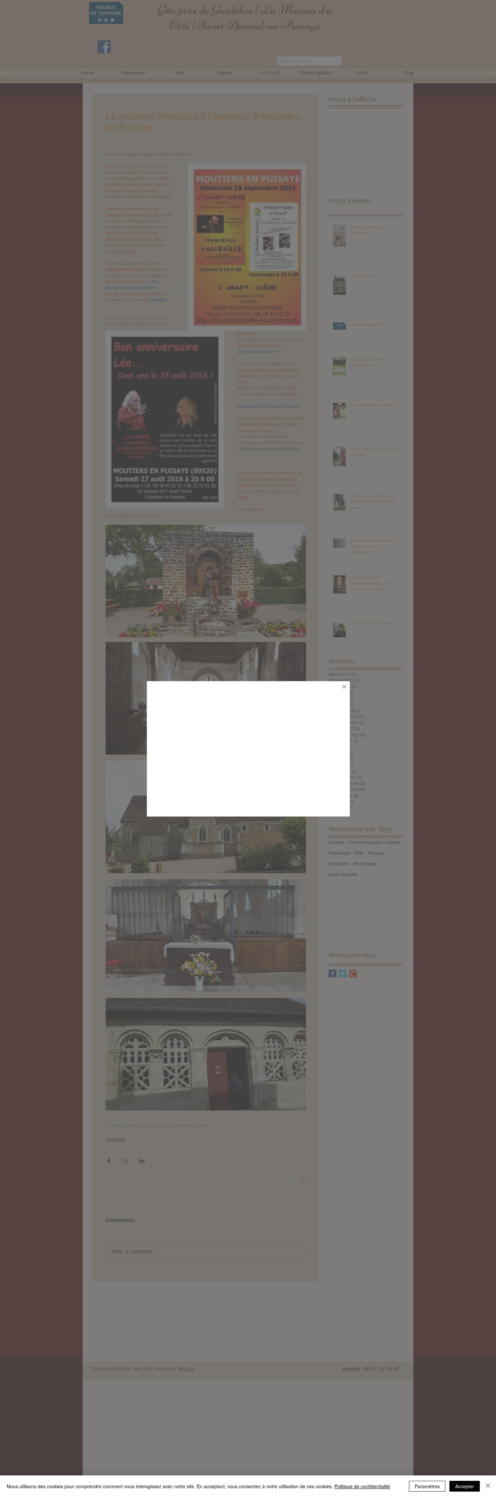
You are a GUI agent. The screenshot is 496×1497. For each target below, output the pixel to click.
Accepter (464, 1486)
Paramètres (427, 1486)
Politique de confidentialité (362, 1486)
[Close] (488, 1486)
